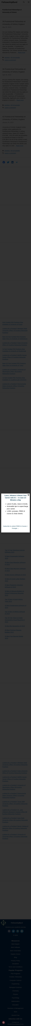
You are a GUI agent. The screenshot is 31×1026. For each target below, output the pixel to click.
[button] (28, 494)
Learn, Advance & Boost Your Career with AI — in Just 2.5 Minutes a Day (15, 498)
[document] (15, 513)
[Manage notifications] (3, 1022)
